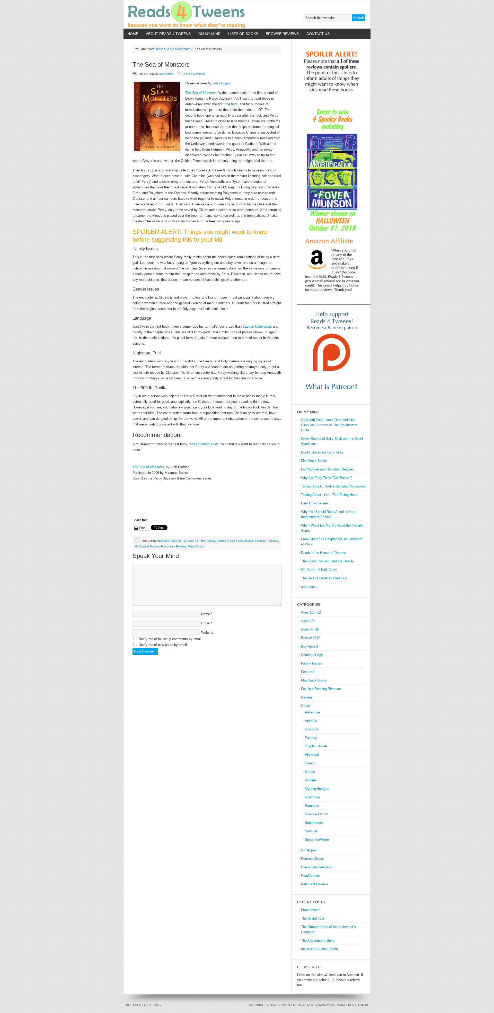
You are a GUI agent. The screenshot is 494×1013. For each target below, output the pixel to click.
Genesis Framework (319, 1005)
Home (132, 34)
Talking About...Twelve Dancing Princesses (333, 486)
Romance (312, 806)
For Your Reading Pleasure (321, 689)
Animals (311, 721)
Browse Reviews (282, 34)
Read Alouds (196, 546)
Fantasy (260, 540)
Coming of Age (226, 540)
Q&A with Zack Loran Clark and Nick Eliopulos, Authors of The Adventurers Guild (329, 425)
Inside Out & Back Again (319, 949)
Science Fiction (316, 814)
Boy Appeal (208, 540)
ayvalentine (166, 73)
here (234, 104)
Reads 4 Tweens (183, 14)
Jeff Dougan (222, 83)
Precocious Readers (174, 546)
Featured (272, 540)
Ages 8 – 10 (310, 629)
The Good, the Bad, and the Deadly (327, 561)
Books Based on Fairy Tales (322, 452)
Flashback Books (314, 461)
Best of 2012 (310, 638)
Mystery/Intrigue (317, 789)
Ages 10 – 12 (311, 612)
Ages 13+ (194, 540)
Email (205, 623)
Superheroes (314, 823)
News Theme (287, 1005)
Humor (310, 763)
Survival (311, 831)
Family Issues (245, 540)
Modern (155, 546)
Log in (363, 1005)
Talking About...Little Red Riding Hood (329, 495)
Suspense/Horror (317, 840)
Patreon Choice (312, 859)
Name (205, 614)
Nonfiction (312, 797)
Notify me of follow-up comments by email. (170, 639)
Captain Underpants (257, 326)
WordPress (346, 1005)
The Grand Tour (312, 918)
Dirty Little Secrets (315, 503)
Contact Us (318, 34)
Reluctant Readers (315, 884)
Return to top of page (144, 1005)
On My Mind (209, 34)
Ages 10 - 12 (179, 540)
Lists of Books (243, 34)
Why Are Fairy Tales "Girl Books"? (326, 478)
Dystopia (311, 729)
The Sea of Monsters (201, 93)
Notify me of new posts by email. (163, 645)
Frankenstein (310, 910)
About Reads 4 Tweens (168, 34)
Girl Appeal (141, 546)
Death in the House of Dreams (323, 553)
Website (207, 632)
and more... (309, 587)
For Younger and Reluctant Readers (327, 469)
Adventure (162, 540)
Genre (305, 706)
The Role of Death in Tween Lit (324, 578)
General (307, 697)
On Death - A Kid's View (319, 570)
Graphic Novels (316, 746)
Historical (312, 755)
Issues (310, 772)
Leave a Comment (193, 73)
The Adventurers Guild (317, 940)
